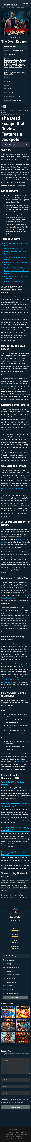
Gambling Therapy (19, 1138)
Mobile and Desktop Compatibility (14, 268)
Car (10, 72)
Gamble (20, 62)
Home (2, 7)
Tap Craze (19, 761)
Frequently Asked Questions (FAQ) (14, 281)
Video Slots (11, 54)
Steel (18, 72)
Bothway (17, 60)
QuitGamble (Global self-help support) (12, 488)
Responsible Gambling (21, 1136)
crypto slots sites (12, 888)
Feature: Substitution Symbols (15, 60)
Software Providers (8, 1134)
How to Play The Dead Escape (13, 248)
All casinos (15, 997)
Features (15, 940)
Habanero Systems (17, 50)
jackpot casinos (6, 885)
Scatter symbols (14, 67)
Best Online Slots (10, 7)
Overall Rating (15, 917)
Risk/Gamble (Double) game (13, 65)
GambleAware (10, 1138)
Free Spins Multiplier (10, 62)
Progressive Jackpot (17, 64)
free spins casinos (16, 885)
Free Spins (21, 61)
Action (6, 72)
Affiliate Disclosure (9, 1136)
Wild (20, 67)
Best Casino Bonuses (21, 1132)
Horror (14, 72)
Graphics (15, 928)
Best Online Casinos (9, 1132)
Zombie (11, 74)
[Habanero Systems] (4, 106)
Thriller (22, 72)
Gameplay (15, 934)
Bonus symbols (9, 60)
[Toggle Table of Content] (26, 144)
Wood (6, 74)
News (26, 1134)
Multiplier (7, 64)
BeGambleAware (22, 897)
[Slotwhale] (11, 4)
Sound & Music (15, 946)
